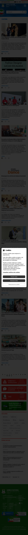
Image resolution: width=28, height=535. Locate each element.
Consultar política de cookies (11, 272)
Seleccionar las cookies (14, 284)
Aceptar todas (14, 276)
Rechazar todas (14, 280)
